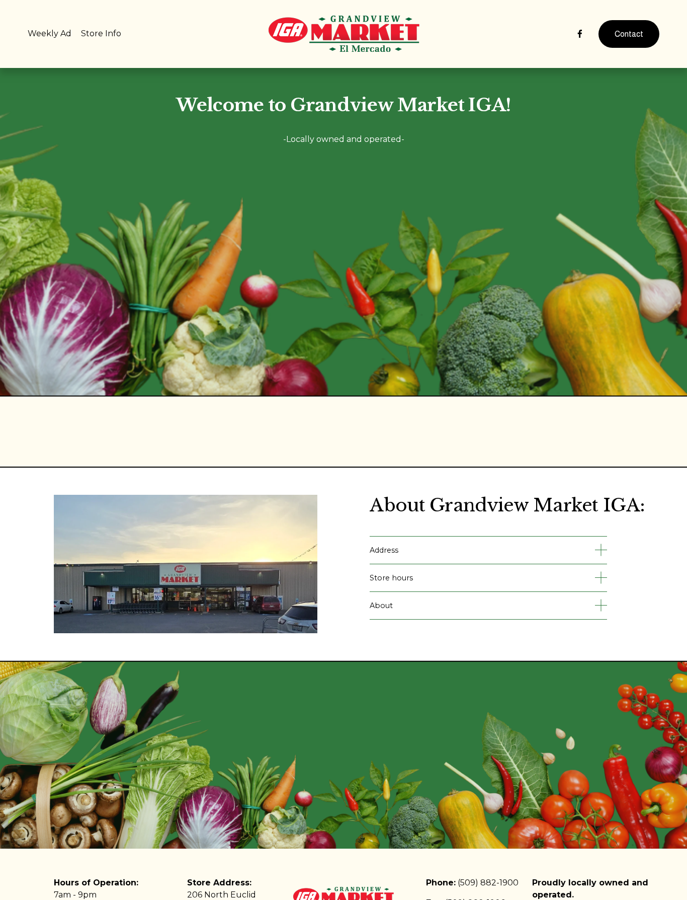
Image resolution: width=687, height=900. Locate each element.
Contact (629, 34)
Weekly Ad (49, 33)
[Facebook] (580, 34)
